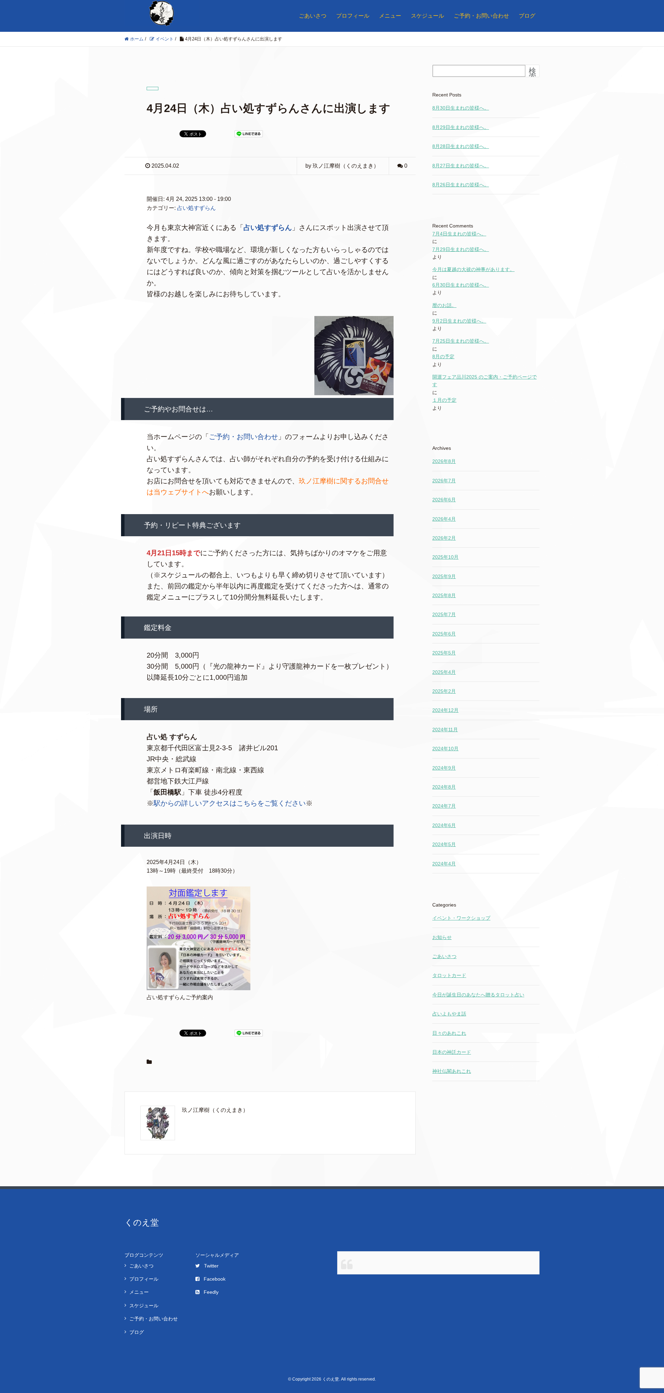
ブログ (527, 16)
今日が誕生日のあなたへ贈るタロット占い (478, 994)
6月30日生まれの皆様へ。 (460, 285)
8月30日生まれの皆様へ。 (460, 108)
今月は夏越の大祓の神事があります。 (473, 269)
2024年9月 (444, 768)
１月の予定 (444, 400)
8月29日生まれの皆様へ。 (460, 127)
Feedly (211, 1292)
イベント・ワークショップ (461, 918)
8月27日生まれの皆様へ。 (460, 165)
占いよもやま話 (449, 1013)
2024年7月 (444, 806)
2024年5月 (444, 844)
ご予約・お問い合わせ (481, 16)
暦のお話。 (444, 305)
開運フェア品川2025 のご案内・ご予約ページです (484, 380)
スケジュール (427, 16)
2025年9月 (444, 576)
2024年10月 (445, 748)
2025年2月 (444, 691)
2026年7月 (444, 480)
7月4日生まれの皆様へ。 (459, 233)
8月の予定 (443, 356)
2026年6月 (444, 499)
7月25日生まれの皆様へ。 (460, 341)
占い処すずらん (196, 208)
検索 (532, 74)
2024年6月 (444, 825)
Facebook (214, 1279)
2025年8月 (444, 595)
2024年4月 (444, 863)
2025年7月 (444, 614)
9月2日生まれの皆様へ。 (459, 321)
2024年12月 (445, 710)
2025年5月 (444, 653)
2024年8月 (444, 787)
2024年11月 (445, 729)
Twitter (211, 1266)
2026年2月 (444, 538)
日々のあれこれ (449, 1033)
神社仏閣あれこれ (451, 1071)
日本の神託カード (451, 1052)
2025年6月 (444, 634)
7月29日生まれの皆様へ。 (460, 249)
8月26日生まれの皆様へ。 (460, 184)
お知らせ (442, 937)
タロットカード (449, 975)
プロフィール (352, 16)
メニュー (390, 16)
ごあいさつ (312, 16)
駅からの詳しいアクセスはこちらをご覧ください (230, 803)
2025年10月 (445, 557)
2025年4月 (444, 672)
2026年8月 (444, 461)
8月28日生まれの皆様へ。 (460, 146)
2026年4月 (444, 519)
